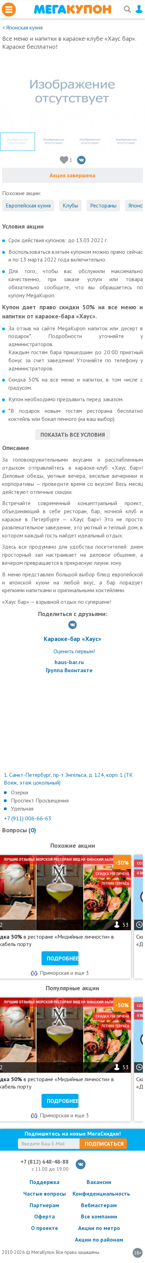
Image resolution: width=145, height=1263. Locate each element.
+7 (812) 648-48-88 (44, 1161)
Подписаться (104, 1143)
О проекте (44, 1227)
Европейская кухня (28, 205)
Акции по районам (99, 1239)
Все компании (99, 1216)
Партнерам (44, 1205)
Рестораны (103, 205)
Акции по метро (99, 1227)
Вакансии (99, 1181)
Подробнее (62, 958)
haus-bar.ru (69, 662)
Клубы (70, 205)
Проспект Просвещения (40, 800)
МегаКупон (72, 9)
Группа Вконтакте (69, 670)
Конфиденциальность (98, 1193)
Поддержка (44, 1181)
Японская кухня (24, 27)
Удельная (22, 808)
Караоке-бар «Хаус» (72, 639)
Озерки (19, 792)
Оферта (44, 1216)
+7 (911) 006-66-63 (27, 818)
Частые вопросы (44, 1193)
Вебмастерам (99, 1205)
